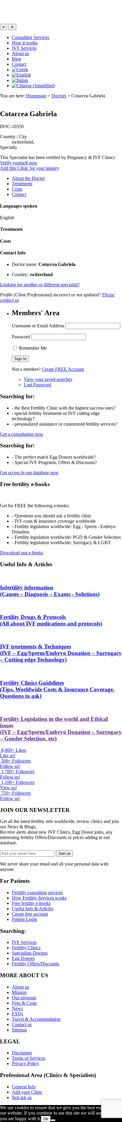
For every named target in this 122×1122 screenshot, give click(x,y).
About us (20, 53)
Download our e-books (21, 552)
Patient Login (24, 919)
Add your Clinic (27, 1092)
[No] (53, 1120)
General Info (24, 1086)
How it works (25, 42)
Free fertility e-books (31, 903)
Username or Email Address (38, 325)
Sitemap (19, 1029)
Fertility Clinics (26, 947)
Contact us (22, 1024)
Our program (24, 997)
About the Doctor (28, 178)
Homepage (36, 95)
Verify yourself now (18, 162)
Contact (19, 64)
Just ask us (22, 1097)
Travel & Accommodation (36, 1019)
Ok (45, 1119)
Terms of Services (28, 1058)
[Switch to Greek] (20, 69)
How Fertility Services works (39, 897)
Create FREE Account (63, 369)
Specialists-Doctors (30, 953)
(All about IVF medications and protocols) (51, 620)
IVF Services (24, 48)
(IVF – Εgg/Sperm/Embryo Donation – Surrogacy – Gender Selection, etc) (61, 729)
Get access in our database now (29, 472)
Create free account (30, 913)
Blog (16, 58)
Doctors (59, 95)
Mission (19, 992)
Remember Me (32, 348)
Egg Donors (23, 958)
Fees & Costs (24, 1003)
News (17, 1008)
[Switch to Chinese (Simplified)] (33, 85)
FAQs (17, 1013)
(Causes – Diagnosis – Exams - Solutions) (49, 590)
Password (21, 336)
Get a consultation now (21, 434)
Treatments (22, 183)
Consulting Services (30, 37)
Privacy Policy (25, 1063)
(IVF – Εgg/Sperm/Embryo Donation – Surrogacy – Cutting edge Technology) (61, 653)
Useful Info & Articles (32, 908)
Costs (17, 189)
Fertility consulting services (37, 892)
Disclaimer (22, 1052)
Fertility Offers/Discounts (35, 963)
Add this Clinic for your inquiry (29, 168)
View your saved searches (48, 379)
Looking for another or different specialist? (40, 284)
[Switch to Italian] (20, 80)
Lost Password (37, 384)
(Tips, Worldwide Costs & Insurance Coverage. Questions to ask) (57, 689)
